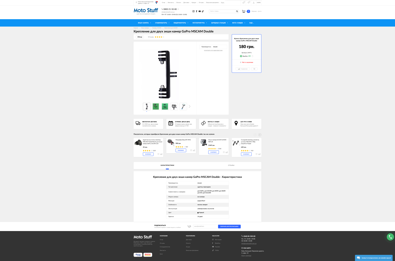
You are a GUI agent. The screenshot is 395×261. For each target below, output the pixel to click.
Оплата (178, 2)
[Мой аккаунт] (253, 2)
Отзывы (201, 2)
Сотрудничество (165, 247)
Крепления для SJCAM (170, 28)
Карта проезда (246, 255)
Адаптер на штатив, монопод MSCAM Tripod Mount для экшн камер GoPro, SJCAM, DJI (152, 141)
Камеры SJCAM (156, 28)
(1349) (154, 150)
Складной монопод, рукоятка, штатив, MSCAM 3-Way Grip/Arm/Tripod (250, 141)
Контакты (171, 2)
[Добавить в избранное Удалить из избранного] (254, 69)
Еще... (223, 2)
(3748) (219, 148)
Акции (188, 247)
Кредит (194, 2)
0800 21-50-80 (170, 9)
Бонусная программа (212, 2)
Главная (136, 28)
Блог (161, 254)
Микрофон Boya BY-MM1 (183, 140)
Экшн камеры (145, 28)
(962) (252, 150)
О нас (163, 2)
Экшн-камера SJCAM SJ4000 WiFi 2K (217, 141)
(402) (186, 146)
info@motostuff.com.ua (168, 12)
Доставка (186, 2)
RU (260, 2)
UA (258, 2)
